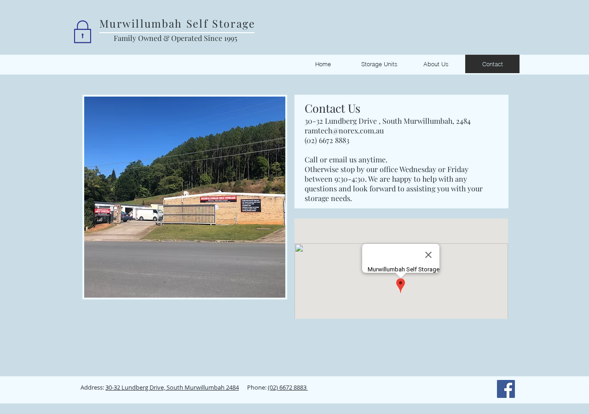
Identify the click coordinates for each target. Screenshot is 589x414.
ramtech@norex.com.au (344, 130)
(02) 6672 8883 (327, 140)
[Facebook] (506, 389)
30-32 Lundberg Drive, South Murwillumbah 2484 (172, 387)
